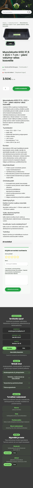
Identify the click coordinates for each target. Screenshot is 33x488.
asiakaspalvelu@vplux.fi (16, 331)
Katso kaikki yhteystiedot (16, 352)
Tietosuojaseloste (16, 387)
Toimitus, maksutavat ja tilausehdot (18, 378)
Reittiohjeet (8, 452)
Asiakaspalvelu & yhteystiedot (16, 372)
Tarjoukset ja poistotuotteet (16, 383)
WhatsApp (9, 348)
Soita (23, 348)
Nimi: (6, 260)
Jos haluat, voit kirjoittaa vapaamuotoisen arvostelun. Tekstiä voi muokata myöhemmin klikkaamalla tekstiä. (16, 271)
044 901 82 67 (16, 337)
